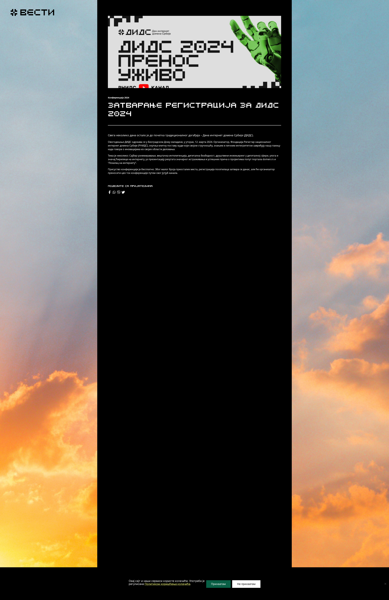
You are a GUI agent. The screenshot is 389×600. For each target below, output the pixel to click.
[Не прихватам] (385, 583)
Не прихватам (246, 584)
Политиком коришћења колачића (167, 584)
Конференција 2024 (118, 97)
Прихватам (218, 584)
